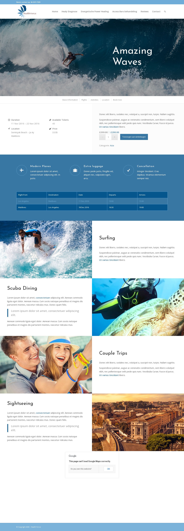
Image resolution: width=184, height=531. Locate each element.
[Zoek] (165, 11)
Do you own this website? (81, 469)
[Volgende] (181, 54)
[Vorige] (2, 54)
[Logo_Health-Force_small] (26, 11)
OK (108, 469)
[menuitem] (55, 11)
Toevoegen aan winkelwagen (134, 137)
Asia (112, 145)
